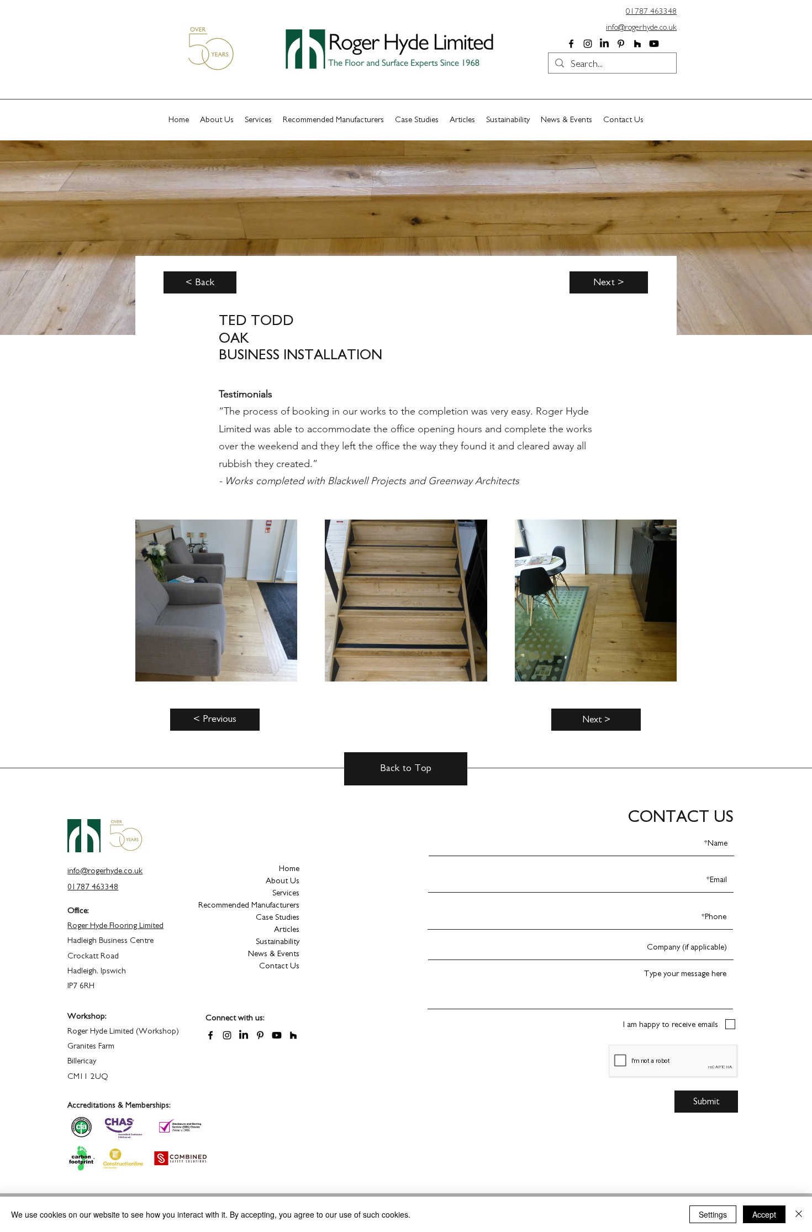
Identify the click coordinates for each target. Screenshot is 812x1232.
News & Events (273, 954)
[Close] (798, 1214)
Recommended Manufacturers (260, 905)
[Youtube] (654, 43)
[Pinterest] (620, 43)
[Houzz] (637, 43)
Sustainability (277, 941)
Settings (713, 1214)
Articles (286, 929)
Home (289, 868)
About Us (282, 881)
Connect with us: (235, 1018)
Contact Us (279, 966)
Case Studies (277, 917)
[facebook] (571, 43)
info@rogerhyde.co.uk (641, 27)
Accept (764, 1214)
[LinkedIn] (604, 43)
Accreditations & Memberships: (119, 1105)
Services (285, 893)
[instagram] (587, 43)
